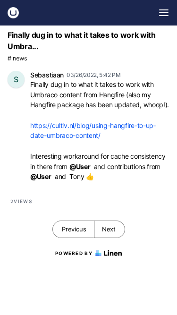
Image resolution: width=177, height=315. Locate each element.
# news (17, 58)
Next (109, 229)
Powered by (74, 253)
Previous (74, 229)
